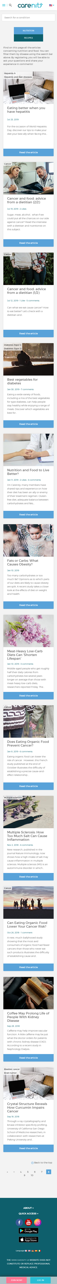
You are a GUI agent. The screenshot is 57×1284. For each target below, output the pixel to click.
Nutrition (28, 30)
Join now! (16, 1280)
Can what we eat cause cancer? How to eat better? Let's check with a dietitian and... (28, 311)
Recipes (28, 38)
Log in (40, 1280)
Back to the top (43, 1162)
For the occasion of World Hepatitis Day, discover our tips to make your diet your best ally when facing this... (27, 130)
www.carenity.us (20, 1260)
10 (32, 1175)
